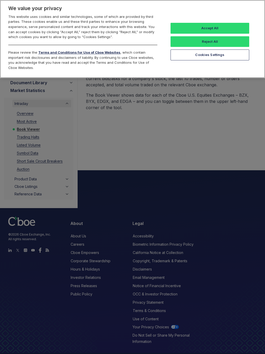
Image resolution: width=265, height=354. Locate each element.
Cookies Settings (209, 55)
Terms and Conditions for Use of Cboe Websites (79, 52)
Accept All (209, 28)
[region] (132, 39)
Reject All (210, 41)
